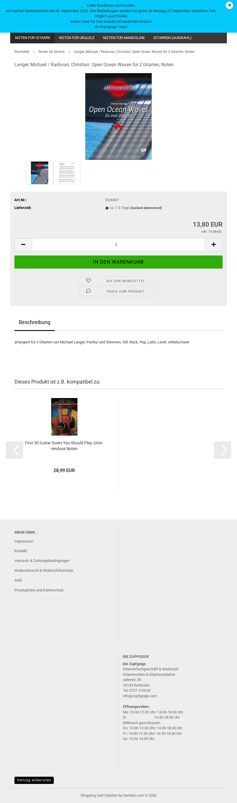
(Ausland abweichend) (146, 208)
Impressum (23, 541)
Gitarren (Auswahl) (172, 38)
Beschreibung (34, 322)
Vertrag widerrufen (34, 780)
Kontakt (20, 551)
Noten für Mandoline (124, 38)
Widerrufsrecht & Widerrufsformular (43, 570)
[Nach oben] (221, 794)
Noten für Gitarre (32, 38)
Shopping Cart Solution (99, 795)
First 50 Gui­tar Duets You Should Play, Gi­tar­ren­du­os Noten (64, 446)
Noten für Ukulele (77, 38)
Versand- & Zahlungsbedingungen (42, 560)
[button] (23, 244)
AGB (18, 580)
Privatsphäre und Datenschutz (39, 590)
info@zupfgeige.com (140, 696)
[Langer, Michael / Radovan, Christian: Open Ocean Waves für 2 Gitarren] (118, 116)
